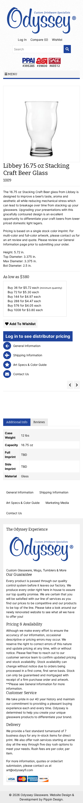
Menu (12, 74)
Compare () (39, 39)
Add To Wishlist (22, 324)
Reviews (39, 422)
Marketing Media (57, 502)
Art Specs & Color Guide (23, 502)
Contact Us (14, 513)
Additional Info (16, 422)
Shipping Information (53, 492)
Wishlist (57, 39)
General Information (19, 492)
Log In (22, 39)
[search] (67, 49)
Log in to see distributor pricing (38, 336)
